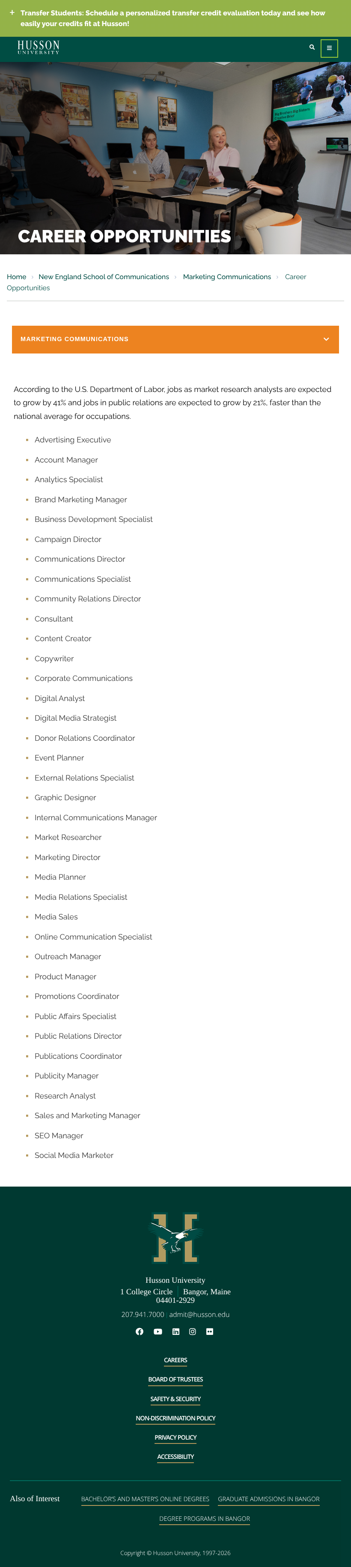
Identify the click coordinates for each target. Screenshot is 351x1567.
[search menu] (312, 47)
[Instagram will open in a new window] (197, 1332)
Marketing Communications (226, 277)
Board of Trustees (175, 1380)
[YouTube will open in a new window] (162, 1332)
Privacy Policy (175, 1438)
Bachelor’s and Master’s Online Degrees (145, 1499)
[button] (175, 339)
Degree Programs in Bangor (204, 1519)
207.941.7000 (143, 1314)
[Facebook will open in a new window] (144, 1332)
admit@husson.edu (199, 1314)
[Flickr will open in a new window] (210, 1332)
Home (17, 277)
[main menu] (329, 48)
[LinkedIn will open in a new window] (180, 1332)
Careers (175, 1360)
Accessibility (175, 1457)
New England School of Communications (104, 277)
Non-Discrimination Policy (175, 1418)
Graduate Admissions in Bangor (268, 1499)
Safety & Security (176, 1399)
